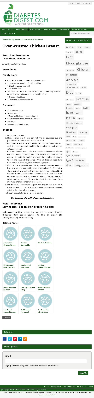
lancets (80, 118)
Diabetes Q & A (8, 33)
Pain (68, 136)
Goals (78, 108)
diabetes (72, 80)
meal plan (71, 127)
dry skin (78, 93)
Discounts (35, 29)
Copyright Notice (69, 386)
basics (79, 51)
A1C (79, 47)
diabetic (83, 87)
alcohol (87, 47)
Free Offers (21, 29)
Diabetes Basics (71, 84)
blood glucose (77, 63)
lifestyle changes (74, 123)
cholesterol (71, 74)
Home (71, 3)
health (85, 108)
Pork (74, 137)
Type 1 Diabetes (73, 155)
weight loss (82, 165)
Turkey (75, 152)
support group (81, 148)
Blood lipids (70, 70)
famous (68, 104)
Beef (69, 57)
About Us (78, 3)
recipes (68, 144)
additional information (47, 395)
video (69, 165)
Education (69, 100)
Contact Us (87, 3)
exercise (82, 99)
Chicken (7, 317)
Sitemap (80, 386)
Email (8, 356)
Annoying (69, 52)
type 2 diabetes (75, 160)
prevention (70, 140)
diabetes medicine (72, 87)
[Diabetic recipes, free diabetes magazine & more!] (25, 25)
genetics (77, 104)
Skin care (78, 144)
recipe (81, 140)
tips (68, 151)
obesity (83, 132)
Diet (69, 92)
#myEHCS (70, 47)
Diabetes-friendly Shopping (56, 29)
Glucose (69, 108)
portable (82, 137)
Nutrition (71, 132)
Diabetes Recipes (79, 29)
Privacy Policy (56, 386)
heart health (74, 112)
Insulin (70, 118)
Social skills (69, 148)
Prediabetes (7, 29)
